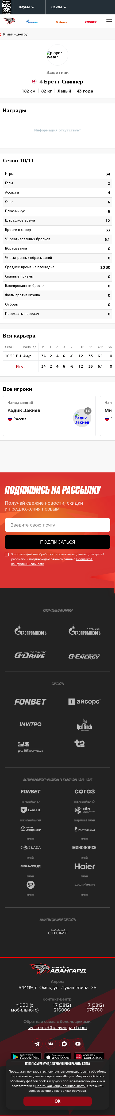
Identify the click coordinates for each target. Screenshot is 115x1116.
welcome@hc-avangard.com (57, 1027)
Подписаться (57, 542)
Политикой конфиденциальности (60, 1086)
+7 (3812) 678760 (95, 1007)
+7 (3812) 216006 (62, 1007)
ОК (57, 1101)
